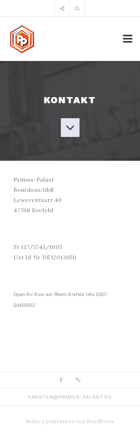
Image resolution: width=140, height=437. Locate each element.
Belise (33, 421)
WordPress (100, 421)
